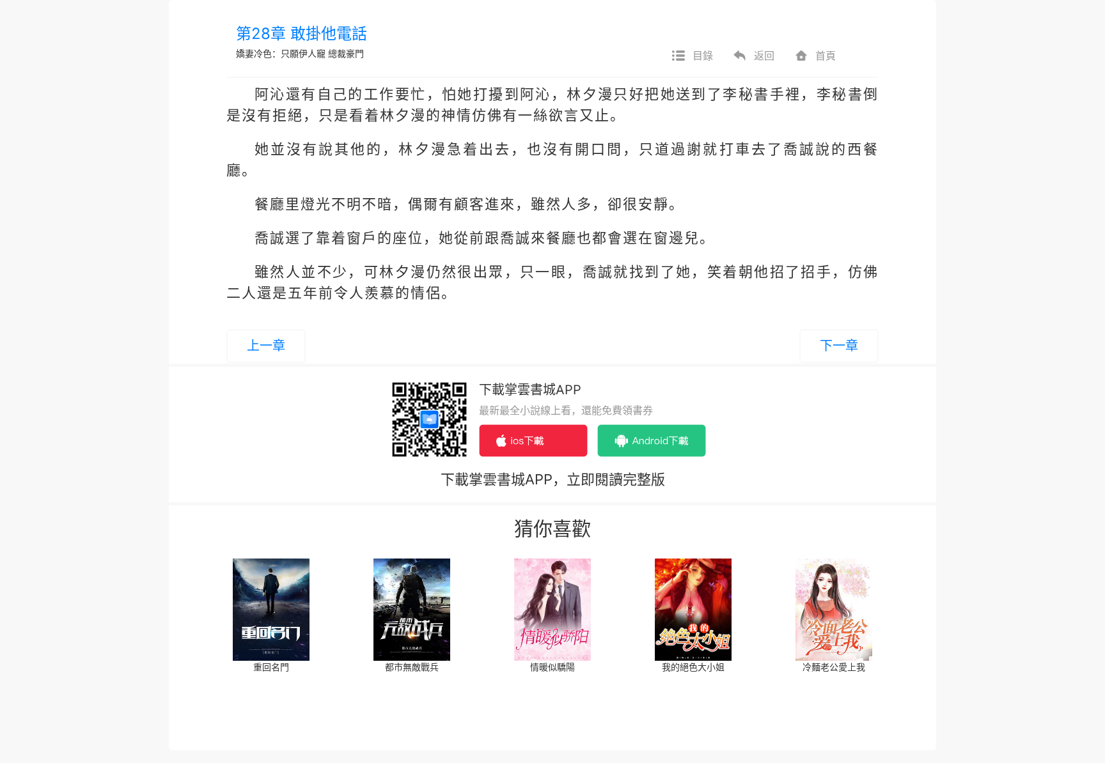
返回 (764, 55)
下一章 (839, 345)
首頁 (825, 55)
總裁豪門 (346, 53)
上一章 (266, 345)
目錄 (703, 55)
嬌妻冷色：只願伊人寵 (280, 53)
